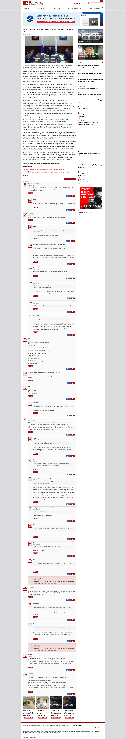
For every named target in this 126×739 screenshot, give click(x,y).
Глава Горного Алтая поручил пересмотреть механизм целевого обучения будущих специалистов (88, 67)
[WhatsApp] (29, 175)
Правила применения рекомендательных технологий (71, 734)
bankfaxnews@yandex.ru (78, 725)
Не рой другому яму (28, 171)
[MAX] (83, 3)
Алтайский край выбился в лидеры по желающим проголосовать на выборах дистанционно (46, 172)
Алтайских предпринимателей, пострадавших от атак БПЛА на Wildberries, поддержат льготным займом (90, 173)
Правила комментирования (54, 734)
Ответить (30, 193)
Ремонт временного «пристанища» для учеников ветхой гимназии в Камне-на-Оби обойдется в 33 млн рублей (90, 165)
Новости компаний (96, 8)
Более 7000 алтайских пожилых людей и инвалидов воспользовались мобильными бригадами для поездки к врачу (88, 122)
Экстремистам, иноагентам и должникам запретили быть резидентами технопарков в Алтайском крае (89, 114)
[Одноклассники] (84, 3)
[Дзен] (80, 3)
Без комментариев (74, 8)
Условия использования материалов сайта (39, 734)
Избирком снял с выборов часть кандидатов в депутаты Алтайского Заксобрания (44, 169)
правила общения (51, 581)
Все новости (100, 217)
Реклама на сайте (86, 734)
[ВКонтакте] (77, 3)
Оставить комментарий (69, 178)
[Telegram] (74, 3)
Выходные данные (26, 734)
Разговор (57, 8)
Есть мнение (41, 8)
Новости (26, 8)
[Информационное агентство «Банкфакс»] (35, 3)
